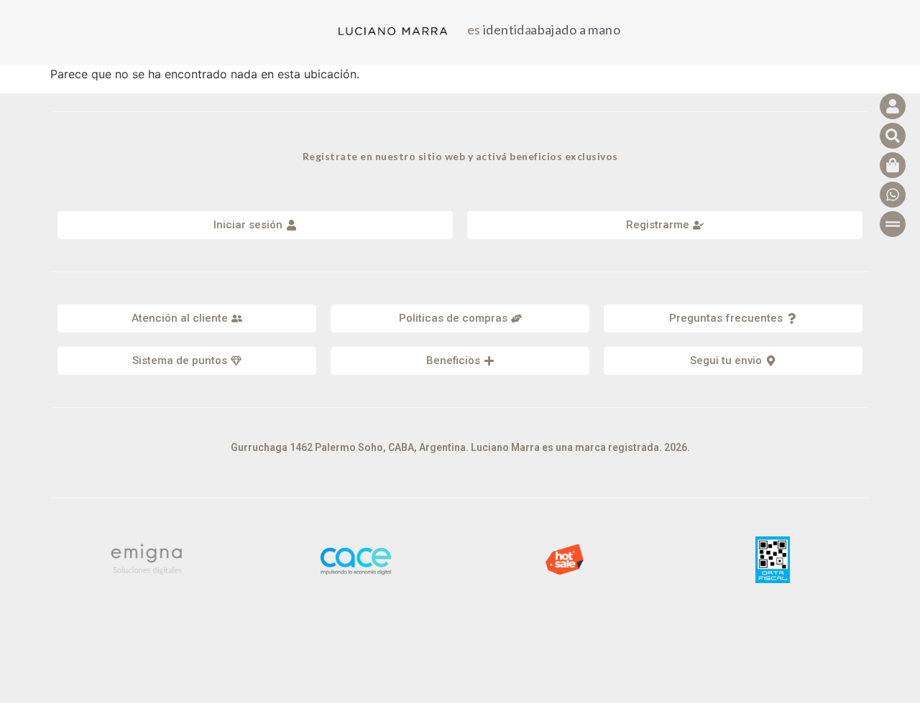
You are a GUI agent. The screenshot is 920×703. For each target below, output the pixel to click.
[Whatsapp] (893, 195)
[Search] (893, 136)
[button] (187, 318)
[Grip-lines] (893, 224)
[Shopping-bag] (893, 165)
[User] (893, 106)
